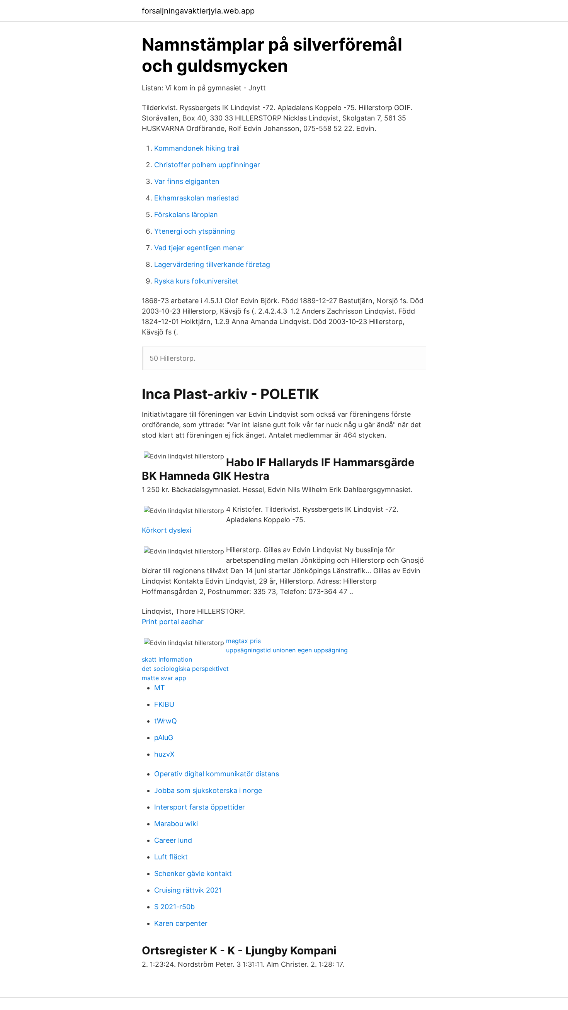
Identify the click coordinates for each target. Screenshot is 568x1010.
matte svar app (164, 678)
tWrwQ (165, 721)
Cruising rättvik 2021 (188, 890)
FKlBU (164, 704)
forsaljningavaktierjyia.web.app (198, 11)
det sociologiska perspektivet (185, 668)
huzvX (164, 754)
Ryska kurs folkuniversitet (196, 281)
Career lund (173, 840)
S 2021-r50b (174, 907)
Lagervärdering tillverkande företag (212, 264)
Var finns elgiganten (186, 181)
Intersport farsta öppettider (199, 807)
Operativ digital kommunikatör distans (216, 774)
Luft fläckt (171, 857)
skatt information (167, 659)
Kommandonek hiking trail (197, 148)
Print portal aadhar (173, 622)
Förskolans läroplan (186, 214)
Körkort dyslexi (166, 530)
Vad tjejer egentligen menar (199, 248)
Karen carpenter (180, 923)
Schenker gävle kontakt (193, 873)
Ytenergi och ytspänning (194, 231)
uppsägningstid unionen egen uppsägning (287, 650)
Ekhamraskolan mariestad (196, 198)
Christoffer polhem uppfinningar (207, 165)
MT (159, 688)
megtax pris (243, 641)
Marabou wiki (176, 824)
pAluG (163, 737)
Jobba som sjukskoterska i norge (208, 790)
